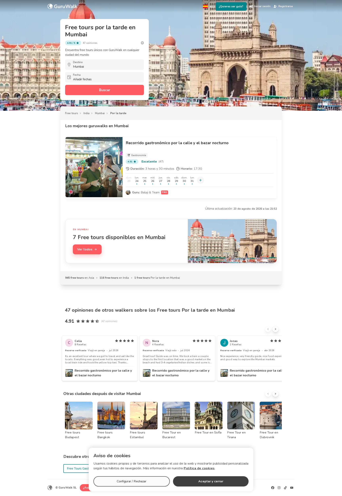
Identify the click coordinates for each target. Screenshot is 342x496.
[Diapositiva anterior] (268, 329)
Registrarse (285, 6)
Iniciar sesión (262, 6)
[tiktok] (285, 487)
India (86, 113)
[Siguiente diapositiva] (275, 329)
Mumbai (100, 113)
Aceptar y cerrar (210, 481)
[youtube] (291, 487)
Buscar (104, 90)
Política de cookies (199, 468)
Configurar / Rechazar (131, 481)
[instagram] (279, 487)
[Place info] (142, 42)
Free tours (71, 113)
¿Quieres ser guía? (231, 6)
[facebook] (273, 487)
